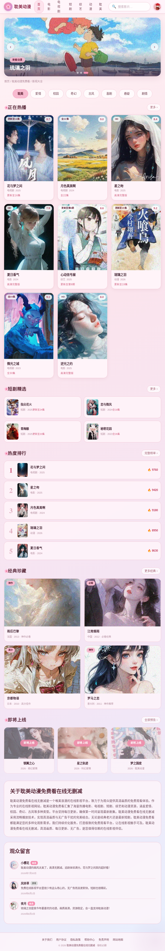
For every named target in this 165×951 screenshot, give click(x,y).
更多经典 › (151, 570)
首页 (38, 7)
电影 (48, 7)
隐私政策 (75, 939)
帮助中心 (89, 939)
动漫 (90, 7)
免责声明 (104, 939)
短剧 (70, 7)
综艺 (80, 7)
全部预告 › (151, 719)
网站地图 (118, 939)
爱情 (38, 93)
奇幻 (73, 93)
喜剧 (109, 93)
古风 (91, 93)
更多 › (153, 107)
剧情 (145, 93)
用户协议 (61, 939)
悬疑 (127, 93)
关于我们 (47, 939)
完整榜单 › (151, 453)
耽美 (100, 7)
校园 (56, 93)
